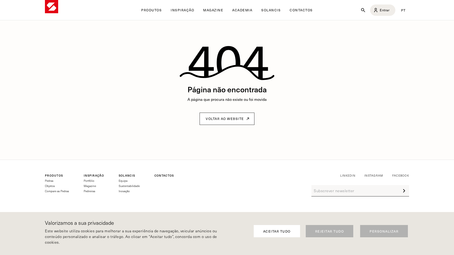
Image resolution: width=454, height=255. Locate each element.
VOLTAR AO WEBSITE (225, 118)
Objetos (50, 186)
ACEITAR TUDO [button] (277, 231)
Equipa (123, 181)
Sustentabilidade (129, 186)
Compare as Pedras (57, 191)
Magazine (90, 186)
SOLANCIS (271, 10)
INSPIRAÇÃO (94, 175)
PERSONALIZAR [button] (384, 231)
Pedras (49, 181)
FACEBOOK (400, 175)
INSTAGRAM (373, 175)
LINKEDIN (347, 175)
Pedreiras (89, 191)
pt (403, 10)
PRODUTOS (54, 175)
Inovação (124, 191)
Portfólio (89, 181)
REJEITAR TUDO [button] (329, 231)
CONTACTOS (301, 10)
